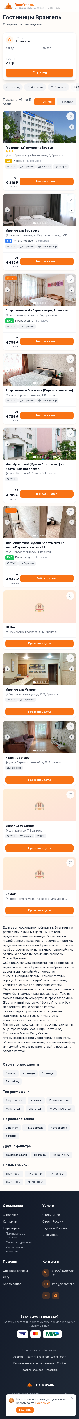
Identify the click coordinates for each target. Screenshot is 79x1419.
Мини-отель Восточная (23, 230)
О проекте (10, 1215)
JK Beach (12, 627)
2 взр (10, 63)
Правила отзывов (32, 1369)
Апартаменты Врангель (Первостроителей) (39, 390)
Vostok (10, 894)
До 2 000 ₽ (13, 1174)
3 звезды (61, 87)
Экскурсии (50, 1235)
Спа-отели (35, 1108)
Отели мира (51, 1215)
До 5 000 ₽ (56, 1174)
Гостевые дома (59, 1100)
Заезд (10, 48)
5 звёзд (15, 87)
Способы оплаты (15, 1271)
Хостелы (36, 1100)
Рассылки (52, 1369)
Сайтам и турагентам (19, 1242)
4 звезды (37, 87)
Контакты (10, 1221)
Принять (25, 1409)
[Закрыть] (72, 1398)
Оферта (18, 1356)
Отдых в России (54, 1228)
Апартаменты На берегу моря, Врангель (36, 310)
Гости (10, 58)
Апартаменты (14, 1100)
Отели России (52, 1221)
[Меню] (72, 6)
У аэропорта (59, 1127)
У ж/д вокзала (34, 1127)
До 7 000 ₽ (13, 1182)
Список (47, 102)
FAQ (6, 1277)
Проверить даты (39, 643)
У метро (11, 1135)
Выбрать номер (46, 181)
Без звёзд (12, 1081)
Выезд (47, 48)
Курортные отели (61, 1108)
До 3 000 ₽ (35, 1174)
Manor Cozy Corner (19, 826)
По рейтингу (61, 1154)
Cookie (61, 1363)
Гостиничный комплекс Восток (29, 147)
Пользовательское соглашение (33, 1363)
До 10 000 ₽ (35, 1182)
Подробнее (43, 1402)
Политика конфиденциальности (46, 1356)
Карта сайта (12, 1284)
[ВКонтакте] (46, 1295)
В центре (12, 1127)
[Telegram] (55, 1295)
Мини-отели (13, 1108)
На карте (40, 1154)
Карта (68, 102)
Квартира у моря (18, 757)
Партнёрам (11, 1228)
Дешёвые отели (16, 1154)
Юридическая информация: (39, 1350)
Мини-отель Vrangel (20, 689)
